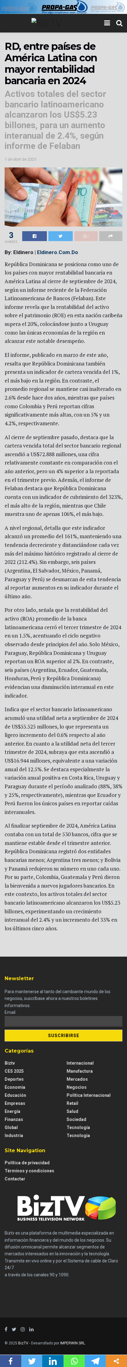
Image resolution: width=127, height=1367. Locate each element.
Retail (72, 1103)
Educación (15, 1095)
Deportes (14, 1079)
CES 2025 (14, 1071)
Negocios (77, 1087)
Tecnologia (78, 1135)
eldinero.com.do (57, 252)
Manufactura (80, 1071)
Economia (15, 1087)
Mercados (77, 1079)
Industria (14, 1135)
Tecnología (78, 1127)
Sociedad (76, 1119)
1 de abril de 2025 (20, 159)
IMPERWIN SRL (72, 1343)
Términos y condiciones (29, 1170)
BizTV (23, 1343)
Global (11, 1127)
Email (10, 1012)
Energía (12, 1111)
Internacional (80, 1063)
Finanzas (14, 1119)
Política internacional (89, 1095)
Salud (72, 1111)
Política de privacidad (27, 1162)
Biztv (10, 1063)
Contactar (15, 1178)
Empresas (15, 1103)
